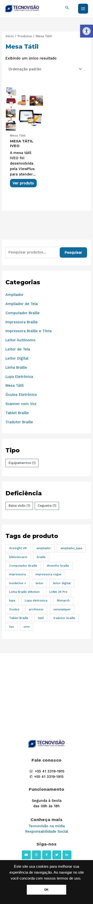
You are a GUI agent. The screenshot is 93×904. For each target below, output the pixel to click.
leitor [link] (39, 583)
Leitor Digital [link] (16, 358)
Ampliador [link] (14, 294)
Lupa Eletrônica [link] (19, 376)
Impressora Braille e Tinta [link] (28, 331)
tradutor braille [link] (64, 618)
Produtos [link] (24, 36)
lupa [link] (12, 600)
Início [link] (9, 36)
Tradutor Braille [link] (19, 422)
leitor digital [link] (61, 583)
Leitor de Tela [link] (17, 349)
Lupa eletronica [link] (36, 600)
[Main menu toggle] (83, 9)
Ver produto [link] (23, 183)
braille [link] (41, 557)
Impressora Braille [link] (21, 322)
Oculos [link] (14, 609)
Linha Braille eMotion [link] (24, 592)
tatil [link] (41, 618)
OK (46, 889)
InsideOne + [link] (17, 583)
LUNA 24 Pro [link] (58, 592)
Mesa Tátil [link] (14, 385)
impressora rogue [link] (48, 574)
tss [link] (11, 626)
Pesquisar (73, 252)
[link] (86, 31)
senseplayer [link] (62, 609)
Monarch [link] (63, 600)
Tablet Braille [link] (17, 413)
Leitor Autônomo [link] (20, 340)
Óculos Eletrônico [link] (21, 394)
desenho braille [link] (58, 565)
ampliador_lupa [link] (71, 548)
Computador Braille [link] (22, 313)
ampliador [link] (43, 548)
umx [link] (27, 626)
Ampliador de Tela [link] (21, 304)
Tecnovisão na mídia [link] (47, 826)
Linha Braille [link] (16, 367)
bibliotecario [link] (18, 557)
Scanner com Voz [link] (20, 404)
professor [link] (36, 609)
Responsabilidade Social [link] (46, 831)
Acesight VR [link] (18, 548)
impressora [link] (17, 574)
